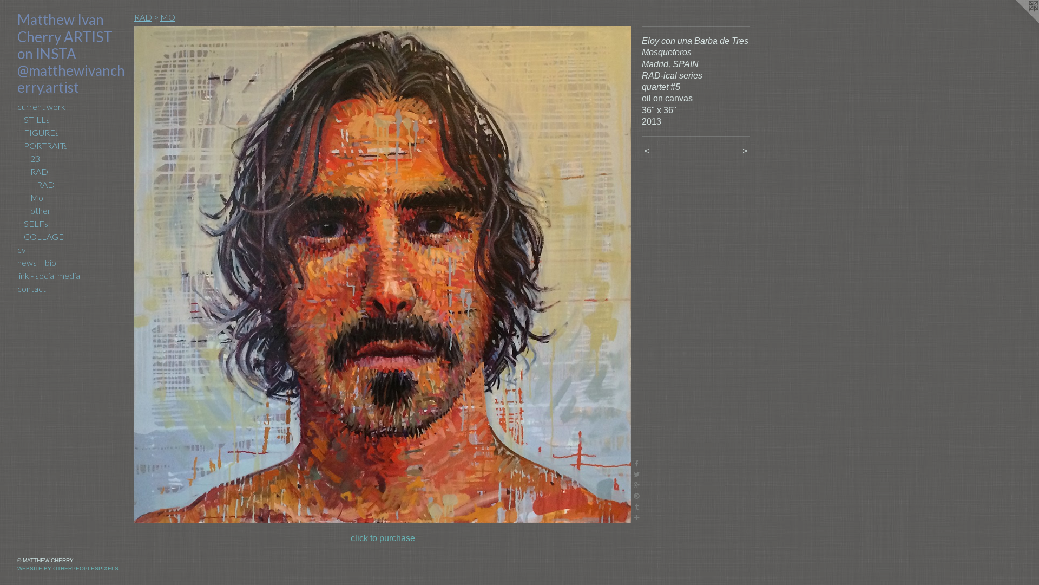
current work (41, 106)
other (40, 210)
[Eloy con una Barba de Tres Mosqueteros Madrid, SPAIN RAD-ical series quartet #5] (382, 274)
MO (167, 17)
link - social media (48, 275)
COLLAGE (44, 236)
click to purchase (383, 538)
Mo (36, 197)
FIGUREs (41, 132)
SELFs (36, 223)
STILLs (37, 119)
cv (21, 249)
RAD (39, 171)
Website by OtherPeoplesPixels (68, 568)
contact (31, 288)
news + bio (36, 262)
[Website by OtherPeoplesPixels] (1017, 21)
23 (35, 158)
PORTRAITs (46, 145)
